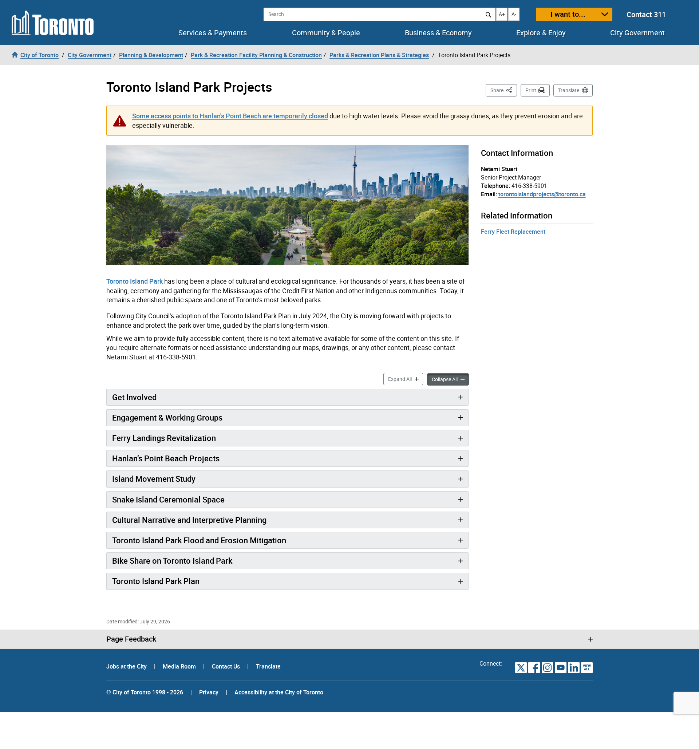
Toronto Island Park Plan (156, 581)
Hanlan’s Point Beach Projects (166, 458)
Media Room (180, 666)
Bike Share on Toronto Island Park (172, 560)
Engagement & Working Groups (167, 417)
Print (530, 90)
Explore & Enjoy (540, 33)
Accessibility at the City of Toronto (278, 692)
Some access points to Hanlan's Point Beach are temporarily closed (230, 115)
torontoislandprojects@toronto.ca (542, 194)
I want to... (567, 14)
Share (503, 90)
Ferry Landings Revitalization (164, 438)
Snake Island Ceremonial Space (168, 499)
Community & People (326, 33)
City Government (637, 33)
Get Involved (134, 397)
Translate (568, 90)
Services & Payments (212, 33)
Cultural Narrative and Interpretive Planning (189, 520)
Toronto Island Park (134, 281)
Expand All (405, 378)
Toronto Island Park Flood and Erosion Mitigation (199, 540)
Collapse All (450, 379)
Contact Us (226, 666)
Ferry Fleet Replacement (513, 232)
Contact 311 (646, 14)
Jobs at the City (127, 666)
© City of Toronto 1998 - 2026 (144, 692)
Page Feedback (131, 639)
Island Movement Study (154, 478)
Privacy (208, 692)
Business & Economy (438, 33)
